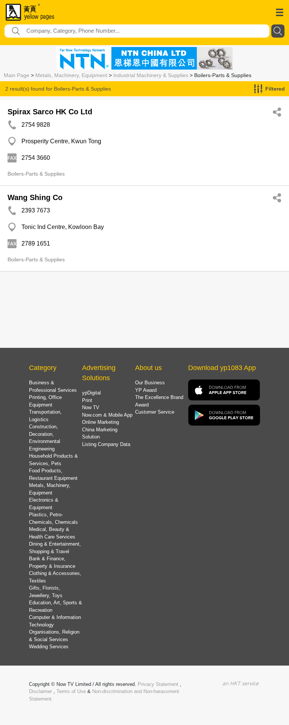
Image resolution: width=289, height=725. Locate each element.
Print (87, 400)
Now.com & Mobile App (107, 415)
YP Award (146, 390)
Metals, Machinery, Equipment (71, 75)
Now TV (90, 407)
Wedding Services (48, 646)
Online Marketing (100, 422)
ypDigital (91, 393)
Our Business (150, 382)
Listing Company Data (106, 444)
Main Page (16, 75)
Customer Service (154, 412)
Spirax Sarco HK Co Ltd (50, 112)
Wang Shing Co (35, 197)
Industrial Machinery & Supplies (150, 75)
